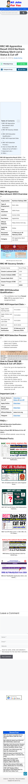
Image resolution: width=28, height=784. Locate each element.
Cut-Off (21, 400)
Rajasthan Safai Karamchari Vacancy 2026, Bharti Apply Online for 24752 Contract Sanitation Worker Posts (14, 745)
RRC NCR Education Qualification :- (9, 135)
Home (2, 9)
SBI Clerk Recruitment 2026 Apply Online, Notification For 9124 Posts (13, 764)
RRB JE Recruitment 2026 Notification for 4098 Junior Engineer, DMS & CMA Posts (11, 760)
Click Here (16, 403)
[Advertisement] (14, 30)
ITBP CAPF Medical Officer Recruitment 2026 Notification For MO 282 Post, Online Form (13, 769)
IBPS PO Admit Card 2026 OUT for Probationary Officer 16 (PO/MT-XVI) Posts (14, 755)
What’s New (6, 9)
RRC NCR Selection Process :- (9, 143)
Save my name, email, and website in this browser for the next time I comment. (15, 651)
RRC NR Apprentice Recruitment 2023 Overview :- (8, 125)
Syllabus (25, 9)
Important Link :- (7, 151)
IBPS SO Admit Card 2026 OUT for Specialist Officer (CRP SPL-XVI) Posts (13, 736)
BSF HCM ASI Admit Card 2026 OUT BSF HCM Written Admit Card (14, 741)
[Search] (23, 12)
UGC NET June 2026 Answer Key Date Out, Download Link (13, 750)
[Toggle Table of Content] (17, 121)
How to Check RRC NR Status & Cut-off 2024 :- (10, 148)
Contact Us (5, 778)
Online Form (13, 9)
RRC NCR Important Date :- (11, 139)
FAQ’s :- (5, 153)
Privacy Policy (12, 778)
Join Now (23, 64)
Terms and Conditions (20, 778)
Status (15, 400)
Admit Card (19, 9)
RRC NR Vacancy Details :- (10, 131)
